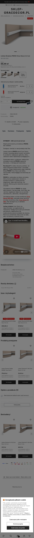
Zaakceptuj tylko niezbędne (18, 519)
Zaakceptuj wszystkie (18, 528)
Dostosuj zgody (18, 524)
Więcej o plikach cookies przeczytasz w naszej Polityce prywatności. (17, 514)
